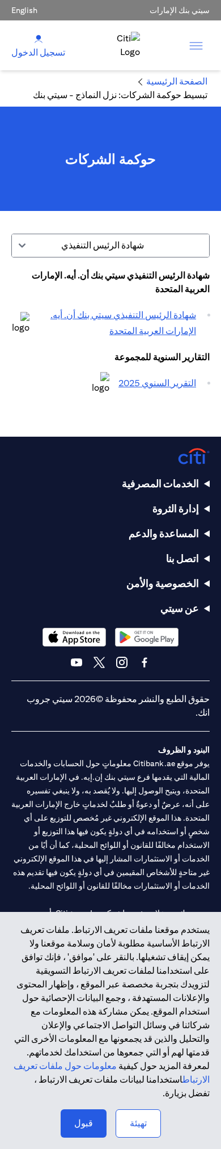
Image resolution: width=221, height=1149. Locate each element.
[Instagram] (122, 662)
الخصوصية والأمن (162, 583)
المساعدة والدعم (164, 533)
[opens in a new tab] (20, 323)
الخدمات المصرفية (160, 483)
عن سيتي (179, 608)
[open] (196, 45)
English (24, 10)
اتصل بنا (182, 558)
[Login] (38, 38)
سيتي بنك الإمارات (180, 10)
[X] (99, 662)
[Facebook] (144, 662)
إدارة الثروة (175, 508)
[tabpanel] (110, 335)
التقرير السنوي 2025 (157, 383)
